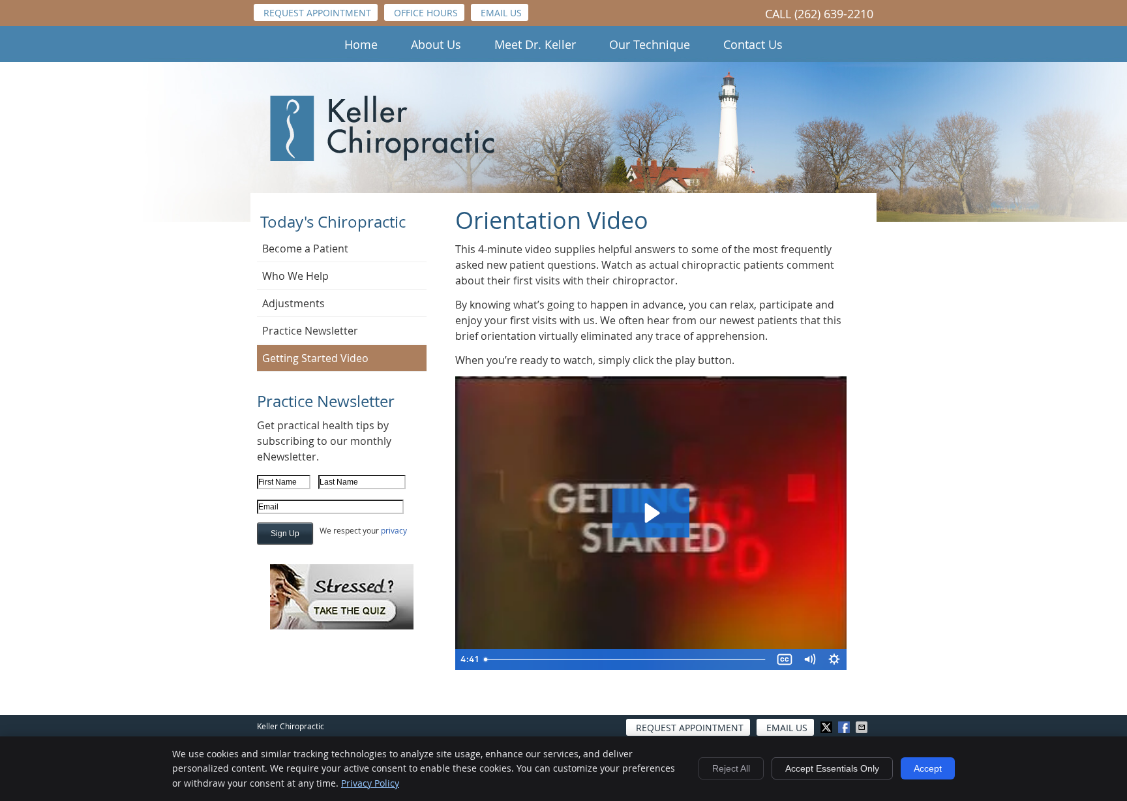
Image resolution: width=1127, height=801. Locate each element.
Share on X (827, 727)
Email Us (501, 13)
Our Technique (649, 44)
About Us (436, 44)
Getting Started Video (315, 358)
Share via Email (863, 727)
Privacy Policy (370, 783)
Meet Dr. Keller (535, 44)
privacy (394, 530)
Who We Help (295, 276)
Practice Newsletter (310, 331)
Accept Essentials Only (832, 768)
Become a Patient (305, 248)
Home (361, 44)
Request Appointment (317, 13)
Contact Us (753, 44)
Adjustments (293, 303)
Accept (928, 768)
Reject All (731, 768)
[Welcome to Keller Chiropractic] (382, 157)
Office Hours (426, 13)
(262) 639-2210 (833, 14)
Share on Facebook (845, 727)
